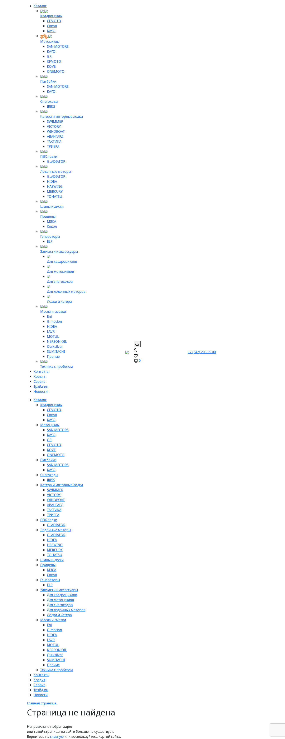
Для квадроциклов (62, 261)
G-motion (54, 321)
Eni (49, 316)
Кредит (39, 376)
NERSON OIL (57, 341)
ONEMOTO (55, 71)
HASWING (55, 186)
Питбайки (48, 81)
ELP (50, 241)
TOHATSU (54, 196)
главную (57, 736)
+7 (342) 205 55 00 (202, 352)
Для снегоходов (60, 281)
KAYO (51, 31)
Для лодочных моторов (66, 291)
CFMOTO (54, 21)
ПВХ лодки (48, 156)
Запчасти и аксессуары (59, 251)
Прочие (53, 356)
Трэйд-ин (41, 386)
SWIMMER (55, 121)
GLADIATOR (56, 161)
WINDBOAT (56, 131)
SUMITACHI (56, 351)
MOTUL (53, 336)
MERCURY (55, 191)
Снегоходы (49, 101)
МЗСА (51, 221)
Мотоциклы (49, 41)
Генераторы (50, 236)
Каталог (40, 6)
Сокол (52, 26)
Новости (41, 391)
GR (49, 56)
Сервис (39, 381)
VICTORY (54, 126)
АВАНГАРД (55, 136)
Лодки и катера (59, 301)
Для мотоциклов (60, 271)
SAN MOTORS (58, 46)
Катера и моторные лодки (61, 116)
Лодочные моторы (55, 171)
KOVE (51, 66)
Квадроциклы (51, 16)
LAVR (51, 331)
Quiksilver (55, 346)
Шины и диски (52, 206)
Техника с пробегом (56, 366)
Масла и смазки (53, 311)
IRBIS (51, 106)
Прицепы (47, 216)
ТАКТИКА (54, 141)
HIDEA (52, 181)
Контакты (41, 371)
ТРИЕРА (53, 146)
